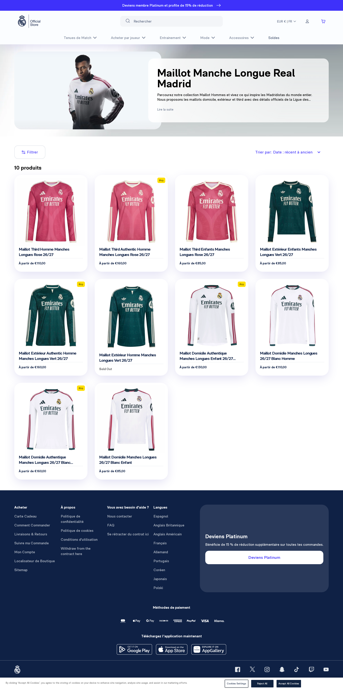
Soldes (273, 38)
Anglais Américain (167, 534)
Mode (205, 38)
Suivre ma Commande (31, 543)
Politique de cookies (77, 530)
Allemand (160, 552)
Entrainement (170, 38)
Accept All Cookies (289, 683)
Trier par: (284, 152)
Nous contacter (119, 516)
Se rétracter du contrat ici (128, 534)
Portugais (161, 561)
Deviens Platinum (264, 557)
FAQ (110, 525)
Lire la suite (165, 109)
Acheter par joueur (125, 38)
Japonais (160, 579)
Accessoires (239, 38)
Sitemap (21, 570)
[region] (171, 684)
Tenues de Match (77, 38)
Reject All (262, 683)
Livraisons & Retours (30, 534)
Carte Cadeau (25, 516)
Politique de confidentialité (72, 519)
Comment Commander (32, 525)
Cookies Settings (236, 683)
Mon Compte (24, 552)
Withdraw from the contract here (76, 551)
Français (160, 543)
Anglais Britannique (168, 525)
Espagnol (160, 516)
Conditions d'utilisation (79, 539)
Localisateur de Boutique (34, 561)
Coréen (159, 570)
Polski (158, 588)
